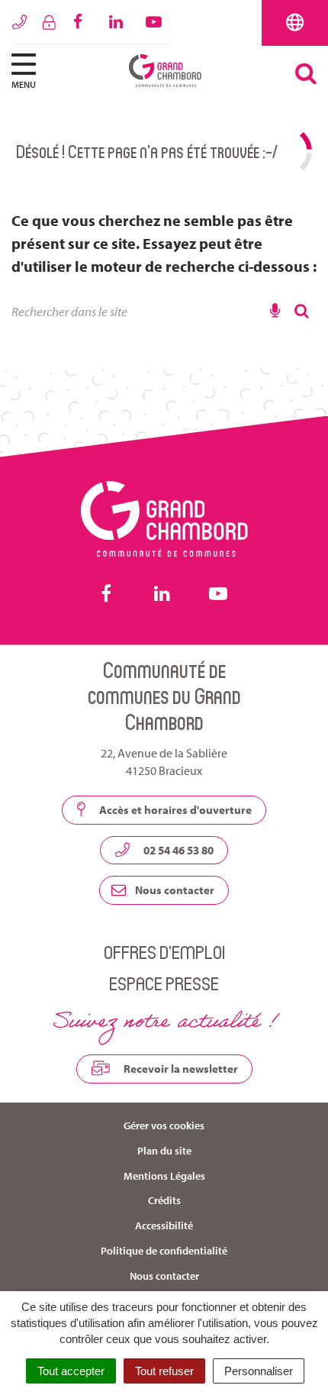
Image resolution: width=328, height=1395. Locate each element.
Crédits (164, 1200)
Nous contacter (173, 890)
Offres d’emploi (164, 952)
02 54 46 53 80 (177, 850)
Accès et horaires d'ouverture (174, 809)
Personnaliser (258, 1370)
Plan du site (164, 1151)
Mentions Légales (164, 1176)
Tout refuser (164, 1370)
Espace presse (164, 983)
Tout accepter (71, 1370)
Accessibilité (164, 1225)
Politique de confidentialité (164, 1251)
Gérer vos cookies (164, 1125)
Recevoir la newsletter (179, 1068)
